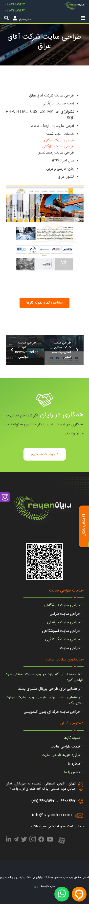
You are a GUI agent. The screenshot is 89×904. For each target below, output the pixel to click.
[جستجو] (6, 18)
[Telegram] (16, 840)
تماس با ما (72, 772)
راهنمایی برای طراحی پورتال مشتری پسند (49, 689)
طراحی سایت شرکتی (59, 140)
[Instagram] (32, 840)
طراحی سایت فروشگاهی (62, 605)
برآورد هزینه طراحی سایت (61, 755)
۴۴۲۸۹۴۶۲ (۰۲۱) (43, 801)
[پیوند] (75, 6)
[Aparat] (61, 841)
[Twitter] (24, 840)
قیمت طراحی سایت (65, 747)
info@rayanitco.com (52, 815)
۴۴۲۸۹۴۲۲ (68, 801)
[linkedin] (8, 840)
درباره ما (74, 764)
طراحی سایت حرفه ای (63, 622)
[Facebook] (41, 840)
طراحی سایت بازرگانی (58, 146)
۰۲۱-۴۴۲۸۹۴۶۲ (15, 10)
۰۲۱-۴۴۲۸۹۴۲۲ (15, 4)
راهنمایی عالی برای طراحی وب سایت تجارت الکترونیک (45, 700)
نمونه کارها (72, 738)
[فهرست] (83, 18)
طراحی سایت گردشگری (62, 639)
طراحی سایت (70, 648)
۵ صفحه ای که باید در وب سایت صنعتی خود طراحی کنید (45, 677)
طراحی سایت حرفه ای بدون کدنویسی (52, 712)
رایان (37, 886)
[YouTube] (50, 840)
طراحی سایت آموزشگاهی (61, 631)
